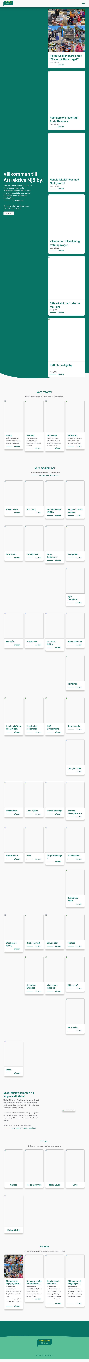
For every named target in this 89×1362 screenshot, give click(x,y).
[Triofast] (75, 927)
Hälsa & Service (34, 1184)
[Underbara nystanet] (34, 969)
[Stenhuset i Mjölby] (13, 927)
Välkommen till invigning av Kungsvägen (65, 243)
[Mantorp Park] (13, 839)
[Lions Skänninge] (54, 794)
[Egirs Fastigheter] (75, 580)
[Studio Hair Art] (34, 927)
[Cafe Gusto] (13, 538)
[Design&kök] (75, 538)
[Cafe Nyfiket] (34, 538)
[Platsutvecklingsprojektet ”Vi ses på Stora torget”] (66, 30)
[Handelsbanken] (75, 625)
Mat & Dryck (54, 1184)
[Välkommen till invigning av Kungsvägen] (66, 216)
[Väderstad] (75, 416)
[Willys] (13, 1054)
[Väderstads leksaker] (54, 969)
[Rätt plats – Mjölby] (66, 340)
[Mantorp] (34, 416)
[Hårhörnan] (75, 668)
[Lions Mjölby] (34, 794)
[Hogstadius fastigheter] (34, 710)
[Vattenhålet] (75, 1011)
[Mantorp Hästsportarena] (75, 794)
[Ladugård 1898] (75, 752)
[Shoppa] (13, 1165)
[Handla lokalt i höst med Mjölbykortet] (66, 154)
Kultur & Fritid (13, 1230)
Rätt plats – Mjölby (61, 365)
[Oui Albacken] (75, 839)
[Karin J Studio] (75, 710)
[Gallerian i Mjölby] (54, 625)
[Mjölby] (13, 416)
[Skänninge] (54, 416)
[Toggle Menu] (83, 3)
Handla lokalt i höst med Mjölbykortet (64, 181)
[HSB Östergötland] (54, 710)
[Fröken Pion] (34, 625)
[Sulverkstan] (54, 927)
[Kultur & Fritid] (13, 1211)
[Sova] (75, 1165)
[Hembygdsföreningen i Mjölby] (13, 710)
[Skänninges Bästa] (75, 882)
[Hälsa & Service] (34, 1165)
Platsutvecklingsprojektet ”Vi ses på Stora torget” (66, 57)
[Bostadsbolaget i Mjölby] (54, 493)
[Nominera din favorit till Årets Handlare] (66, 92)
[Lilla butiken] (13, 794)
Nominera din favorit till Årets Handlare (64, 119)
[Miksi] (34, 839)
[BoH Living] (34, 493)
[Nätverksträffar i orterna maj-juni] (66, 278)
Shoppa (13, 1184)
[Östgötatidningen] (54, 839)
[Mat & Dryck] (54, 1165)
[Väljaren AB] (75, 969)
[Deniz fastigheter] (54, 538)
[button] (17, 200)
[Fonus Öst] (13, 625)
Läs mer (61, 65)
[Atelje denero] (13, 493)
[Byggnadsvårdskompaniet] (75, 493)
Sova (75, 1184)
